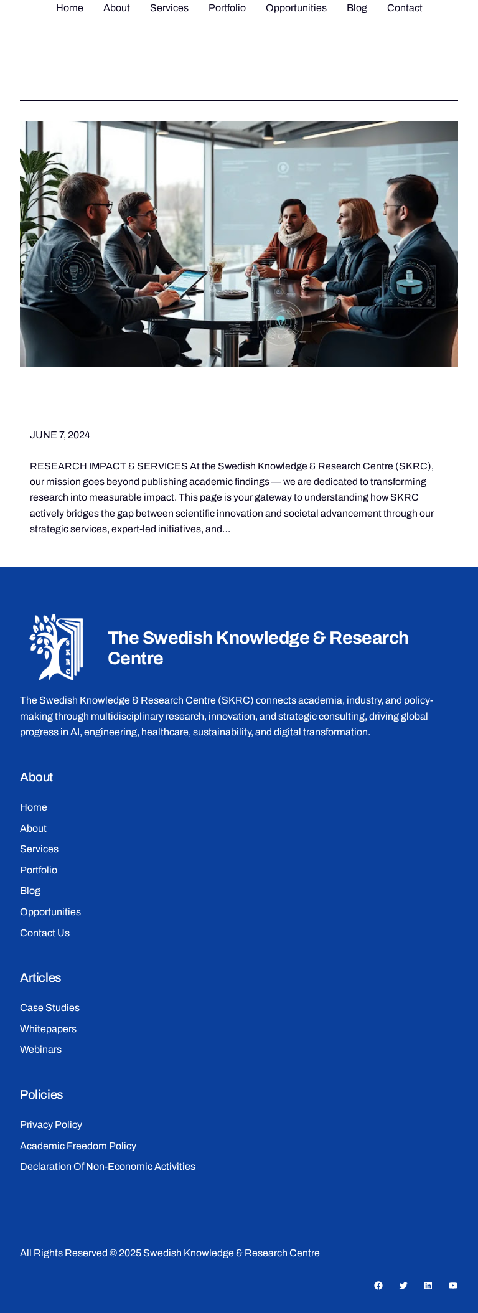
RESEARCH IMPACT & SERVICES (197, 404)
